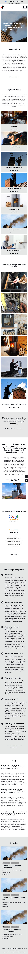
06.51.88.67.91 (17, 3)
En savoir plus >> (14, 129)
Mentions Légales (14, 949)
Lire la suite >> (5, 874)
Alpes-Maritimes (15, 863)
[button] (11, 554)
